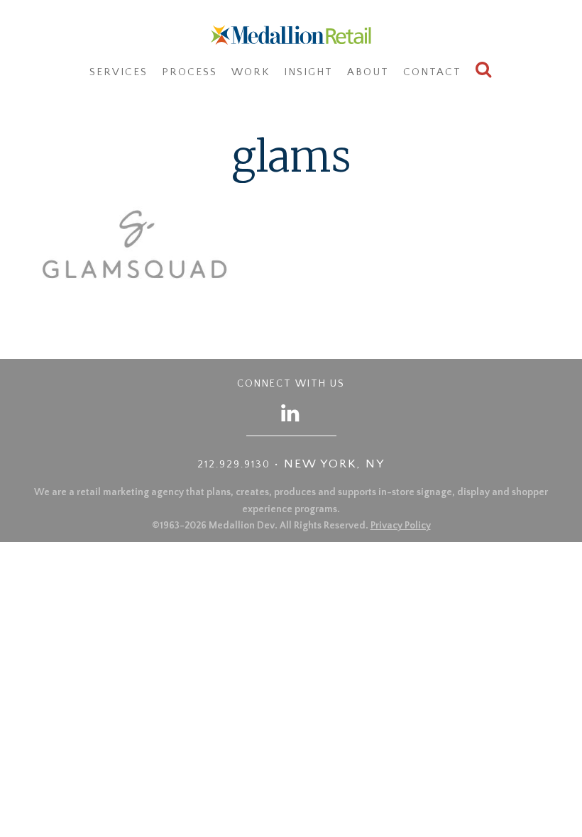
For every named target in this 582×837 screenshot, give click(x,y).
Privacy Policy (400, 525)
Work (250, 72)
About (368, 72)
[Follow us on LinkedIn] (291, 412)
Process (189, 72)
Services (118, 72)
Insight (308, 72)
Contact (432, 72)
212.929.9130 (233, 464)
